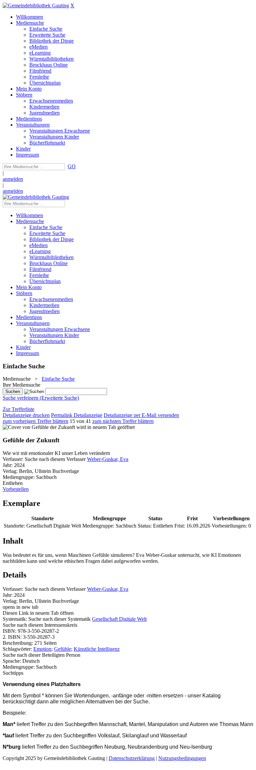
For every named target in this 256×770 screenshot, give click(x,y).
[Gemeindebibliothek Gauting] (36, 5)
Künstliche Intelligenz (97, 649)
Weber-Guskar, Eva (107, 459)
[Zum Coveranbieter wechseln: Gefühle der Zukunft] (39, 427)
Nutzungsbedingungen (182, 758)
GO (72, 166)
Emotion (42, 649)
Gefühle (62, 649)
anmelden (13, 179)
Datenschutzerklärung (132, 758)
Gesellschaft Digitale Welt (119, 619)
